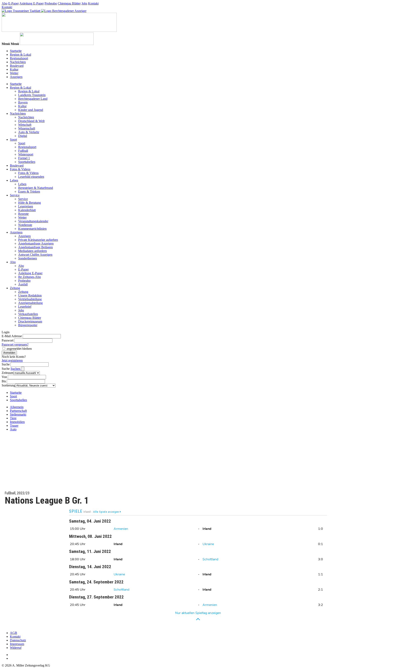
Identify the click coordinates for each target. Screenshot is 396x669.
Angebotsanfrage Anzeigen (36, 243)
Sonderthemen (27, 258)
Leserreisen (25, 206)
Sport (13, 139)
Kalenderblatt (27, 210)
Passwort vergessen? (15, 344)
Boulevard (17, 65)
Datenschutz (18, 640)
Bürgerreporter (27, 325)
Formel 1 (24, 158)
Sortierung (8, 385)
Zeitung (15, 288)
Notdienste (25, 225)
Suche (6, 364)
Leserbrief (24, 306)
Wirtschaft (24, 124)
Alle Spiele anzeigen (106, 511)
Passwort (7, 340)
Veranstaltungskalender (33, 221)
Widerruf (15, 647)
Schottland (210, 559)
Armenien (121, 528)
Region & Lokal (20, 54)
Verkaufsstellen (28, 314)
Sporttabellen (26, 162)
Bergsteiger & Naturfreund (35, 188)
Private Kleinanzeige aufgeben (38, 239)
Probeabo (51, 3)
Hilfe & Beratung (29, 202)
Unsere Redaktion (30, 295)
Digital (22, 136)
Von (4, 377)
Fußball (23, 150)
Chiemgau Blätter (69, 3)
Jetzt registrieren (12, 360)
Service (15, 195)
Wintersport (25, 154)
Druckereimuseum (30, 321)
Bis (4, 381)
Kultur (14, 69)
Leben (14, 180)
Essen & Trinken (29, 191)
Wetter (14, 73)
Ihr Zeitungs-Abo (29, 277)
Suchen (16, 368)
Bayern (23, 102)
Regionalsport (19, 58)
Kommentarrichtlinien (32, 228)
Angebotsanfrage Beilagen (35, 247)
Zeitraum (7, 373)
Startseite (16, 51)
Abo (4, 3)
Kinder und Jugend (30, 110)
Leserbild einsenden (31, 176)
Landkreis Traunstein (32, 95)
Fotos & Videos (20, 169)
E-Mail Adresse (12, 336)
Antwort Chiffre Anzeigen (35, 254)
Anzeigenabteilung (30, 303)
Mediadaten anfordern (32, 251)
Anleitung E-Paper (31, 3)
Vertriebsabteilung (30, 299)
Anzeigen (16, 77)
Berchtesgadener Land (32, 98)
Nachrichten (18, 62)
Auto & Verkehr (28, 132)
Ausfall (23, 284)
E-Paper (13, 3)
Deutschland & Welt (31, 121)
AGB (13, 633)
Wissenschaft (26, 128)
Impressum (17, 644)
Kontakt (93, 3)
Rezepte (23, 214)
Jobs (84, 3)
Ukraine (208, 544)
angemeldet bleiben (19, 348)
